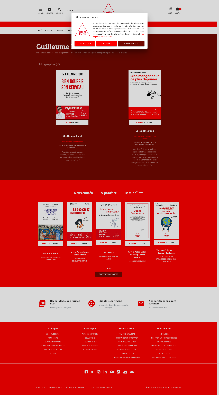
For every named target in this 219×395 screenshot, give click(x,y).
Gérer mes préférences (131, 44)
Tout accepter (85, 44)
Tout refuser (106, 44)
